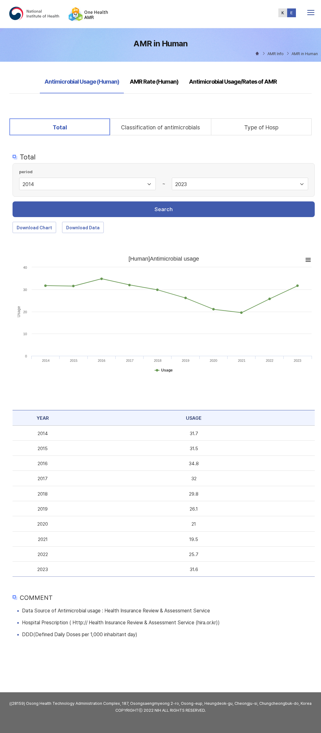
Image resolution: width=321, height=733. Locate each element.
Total (64, 127)
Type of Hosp (261, 127)
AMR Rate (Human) (154, 81)
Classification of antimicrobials (160, 127)
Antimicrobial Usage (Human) (81, 81)
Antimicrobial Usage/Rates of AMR (233, 81)
